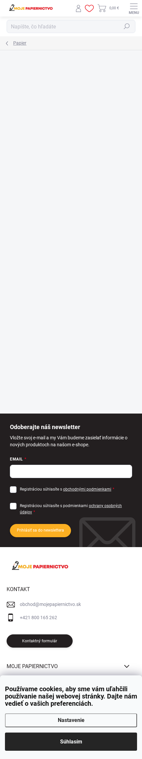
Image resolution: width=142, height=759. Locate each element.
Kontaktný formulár (39, 641)
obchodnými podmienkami (87, 489)
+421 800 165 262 (38, 617)
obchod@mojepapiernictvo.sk (50, 604)
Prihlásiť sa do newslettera (40, 530)
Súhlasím (71, 742)
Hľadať (127, 26)
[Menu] (133, 8)
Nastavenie (71, 720)
